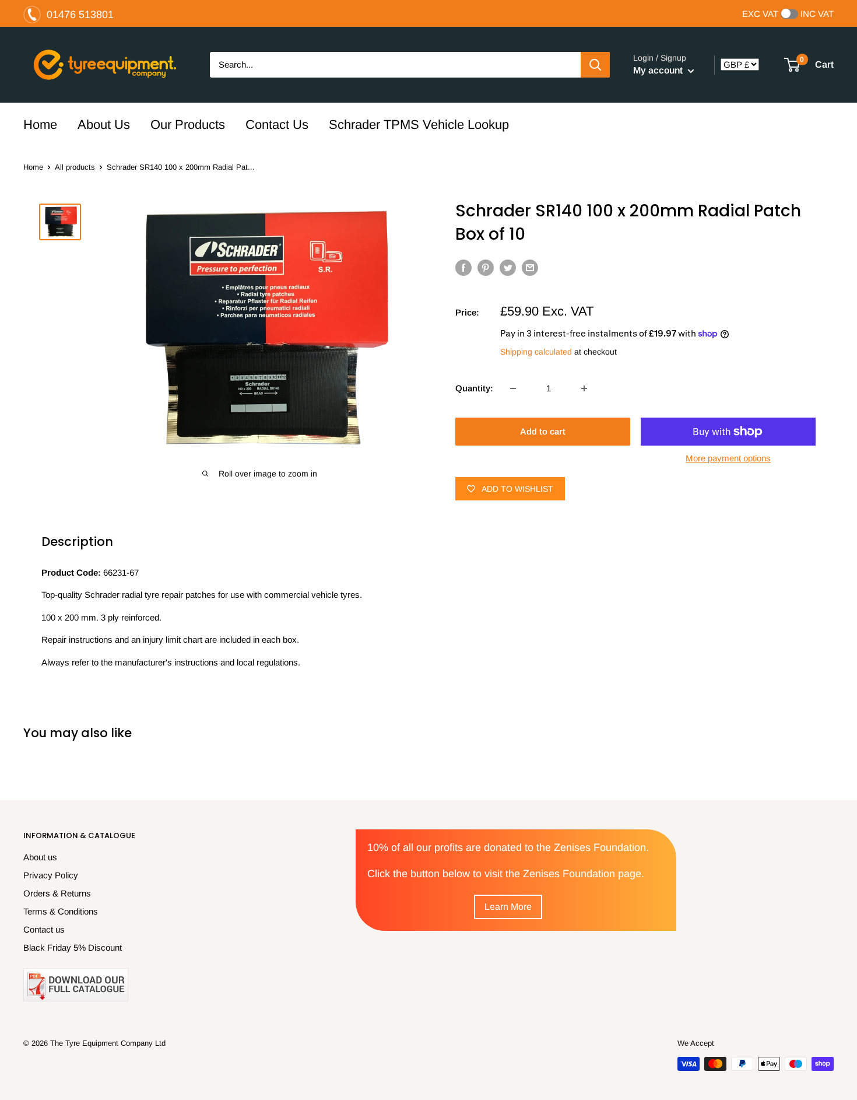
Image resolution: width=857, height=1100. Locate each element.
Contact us (44, 929)
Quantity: (474, 388)
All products (75, 167)
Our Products (187, 124)
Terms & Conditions (60, 911)
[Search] (595, 65)
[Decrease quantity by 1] (513, 388)
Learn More (508, 907)
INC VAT (817, 14)
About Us (104, 124)
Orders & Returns (57, 893)
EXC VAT (760, 14)
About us (40, 857)
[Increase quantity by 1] (584, 388)
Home (40, 124)
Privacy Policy (50, 875)
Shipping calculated (536, 351)
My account (659, 70)
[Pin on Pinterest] (485, 267)
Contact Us (276, 124)
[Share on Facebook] (463, 267)
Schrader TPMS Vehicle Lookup (419, 124)
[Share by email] (530, 267)
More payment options (728, 458)
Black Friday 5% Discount (72, 947)
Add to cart (543, 431)
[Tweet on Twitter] (508, 267)
